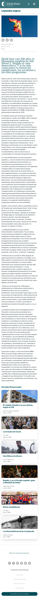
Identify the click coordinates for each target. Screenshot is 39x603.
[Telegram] (21, 563)
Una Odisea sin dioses (12, 456)
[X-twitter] (9, 563)
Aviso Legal (19, 575)
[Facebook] (29, 563)
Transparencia (19, 588)
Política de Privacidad (19, 579)
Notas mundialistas (11, 507)
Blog (3, 49)
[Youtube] (25, 563)
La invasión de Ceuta (12, 432)
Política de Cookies (19, 583)
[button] (28, 4)
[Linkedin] (17, 563)
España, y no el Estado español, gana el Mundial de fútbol (19, 481)
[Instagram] (13, 563)
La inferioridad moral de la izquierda (18, 531)
